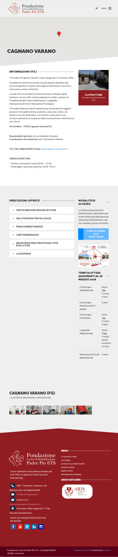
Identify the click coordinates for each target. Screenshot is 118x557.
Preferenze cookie (82, 550)
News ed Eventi (68, 467)
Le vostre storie (69, 457)
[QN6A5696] (67, 410)
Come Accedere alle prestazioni (96, 234)
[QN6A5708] (84, 410)
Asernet (107, 550)
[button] (59, 34)
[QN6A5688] (51, 410)
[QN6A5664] (17, 410)
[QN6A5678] (34, 410)
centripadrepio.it (59, 149)
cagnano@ (45, 149)
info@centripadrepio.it (27, 494)
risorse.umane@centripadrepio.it (25, 504)
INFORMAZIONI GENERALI (71, 475)
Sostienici (66, 460)
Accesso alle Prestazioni (72, 464)
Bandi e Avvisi (67, 471)
